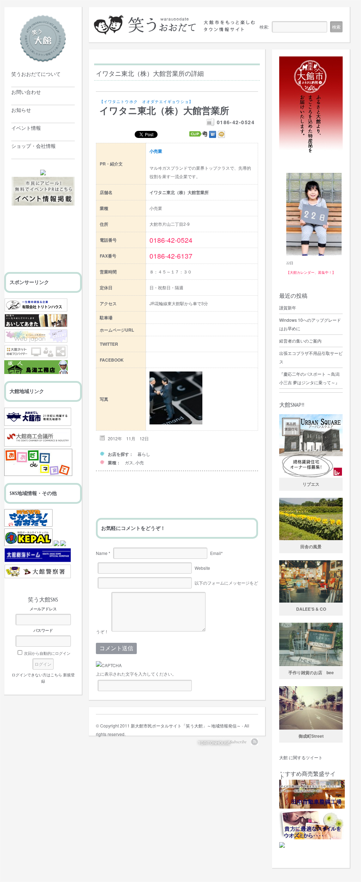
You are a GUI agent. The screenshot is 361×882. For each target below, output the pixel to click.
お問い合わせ (26, 92)
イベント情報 (26, 128)
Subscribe (238, 741)
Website (202, 568)
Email (216, 553)
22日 (289, 263)
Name (103, 553)
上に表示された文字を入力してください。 (136, 674)
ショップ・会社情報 (33, 146)
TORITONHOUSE (214, 742)
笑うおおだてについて (36, 74)
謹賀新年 (287, 307)
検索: (264, 27)
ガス (129, 462)
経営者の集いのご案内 (300, 341)
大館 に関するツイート (301, 757)
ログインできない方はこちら (37, 674)
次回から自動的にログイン (47, 653)
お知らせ (21, 110)
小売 (139, 462)
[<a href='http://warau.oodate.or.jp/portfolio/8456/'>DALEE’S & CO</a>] (311, 581)
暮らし (143, 454)
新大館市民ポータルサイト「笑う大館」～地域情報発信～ (186, 726)
